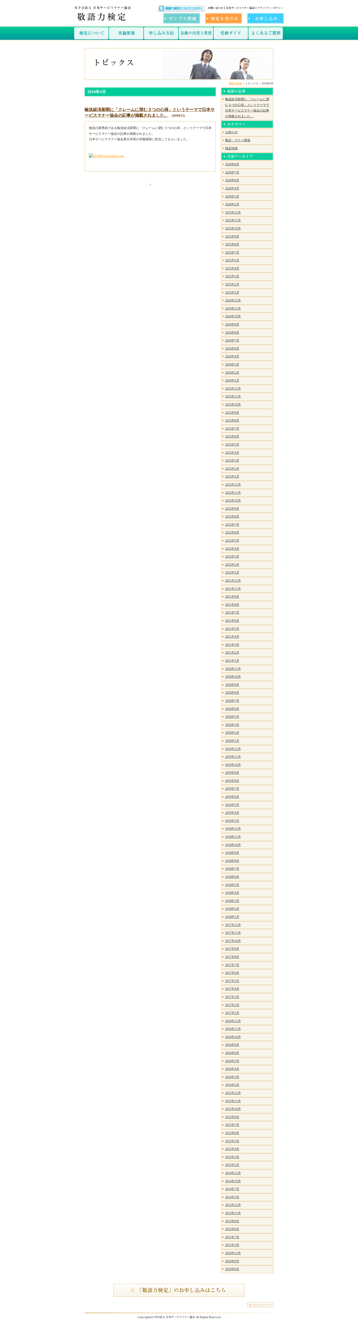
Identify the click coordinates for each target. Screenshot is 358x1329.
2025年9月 (232, 236)
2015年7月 (232, 1125)
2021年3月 (232, 645)
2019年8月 (232, 781)
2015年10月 (233, 1109)
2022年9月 (232, 509)
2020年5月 (232, 717)
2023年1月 (232, 476)
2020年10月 (233, 676)
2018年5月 (232, 885)
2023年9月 (232, 412)
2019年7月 (232, 788)
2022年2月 (232, 565)
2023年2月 (232, 468)
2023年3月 (232, 460)
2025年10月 (233, 228)
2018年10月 (233, 845)
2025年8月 (232, 244)
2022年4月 (232, 549)
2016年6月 (232, 1053)
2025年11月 (233, 220)
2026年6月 (232, 180)
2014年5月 (232, 1197)
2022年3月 (232, 556)
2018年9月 (232, 853)
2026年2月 (232, 204)
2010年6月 (232, 1269)
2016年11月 (233, 1029)
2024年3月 (232, 364)
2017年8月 (232, 957)
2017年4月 (232, 989)
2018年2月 (232, 909)
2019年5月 (232, 805)
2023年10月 (233, 404)
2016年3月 (232, 1077)
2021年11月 (233, 589)
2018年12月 (233, 829)
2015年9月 (232, 1117)
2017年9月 (232, 949)
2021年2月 (232, 652)
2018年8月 (232, 861)
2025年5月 (232, 260)
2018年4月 (232, 893)
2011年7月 (232, 1237)
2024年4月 (232, 356)
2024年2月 (232, 372)
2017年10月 (233, 941)
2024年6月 (232, 348)
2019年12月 (233, 749)
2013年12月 (233, 1205)
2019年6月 (232, 797)
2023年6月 (232, 436)
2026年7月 (232, 172)
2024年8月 (232, 332)
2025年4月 (232, 268)
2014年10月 (233, 1181)
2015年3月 (232, 1157)
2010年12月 (233, 1253)
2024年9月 (232, 324)
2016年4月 (232, 1069)
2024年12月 (233, 300)
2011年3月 (232, 1245)
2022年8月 (232, 516)
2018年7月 (232, 869)
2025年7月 (232, 252)
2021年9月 (232, 596)
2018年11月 (233, 837)
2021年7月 (232, 612)
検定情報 (231, 148)
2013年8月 (232, 1221)
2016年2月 (232, 1085)
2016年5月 (232, 1061)
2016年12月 (233, 1021)
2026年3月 (232, 196)
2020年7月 (232, 701)
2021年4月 (232, 636)
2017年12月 (233, 925)
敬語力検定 (235, 83)
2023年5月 (232, 444)
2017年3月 (232, 997)
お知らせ (231, 132)
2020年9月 (232, 685)
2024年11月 (233, 308)
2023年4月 (232, 453)
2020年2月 (232, 732)
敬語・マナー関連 (237, 140)
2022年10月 (233, 500)
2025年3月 (232, 276)
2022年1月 (232, 572)
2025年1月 (232, 292)
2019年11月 (233, 757)
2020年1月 (232, 741)
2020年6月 (232, 709)
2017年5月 (232, 981)
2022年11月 (233, 493)
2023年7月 (232, 428)
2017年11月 (233, 933)
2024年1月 (232, 380)
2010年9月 (232, 1261)
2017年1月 (232, 1013)
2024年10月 (233, 316)
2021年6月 (232, 621)
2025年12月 (233, 212)
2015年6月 (232, 1133)
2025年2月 (232, 284)
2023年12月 (233, 388)
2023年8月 (232, 420)
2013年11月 (233, 1213)
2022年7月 (232, 524)
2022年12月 (233, 484)
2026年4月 (232, 188)
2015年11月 (233, 1101)
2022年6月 (232, 532)
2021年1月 (232, 661)
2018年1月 (232, 917)
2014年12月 (233, 1173)
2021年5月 (232, 629)
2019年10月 (233, 765)
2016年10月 (233, 1037)
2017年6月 (232, 973)
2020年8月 (232, 692)
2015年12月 (233, 1093)
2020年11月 (233, 669)
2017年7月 (232, 965)
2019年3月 (232, 821)
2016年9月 (232, 1045)
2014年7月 (232, 1189)
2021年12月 (233, 580)
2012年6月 (232, 1229)
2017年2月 (232, 1005)
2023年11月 (233, 396)
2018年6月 (232, 877)
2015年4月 (232, 1149)
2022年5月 (232, 540)
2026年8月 (232, 164)
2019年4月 (232, 813)
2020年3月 (232, 725)
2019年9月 (232, 773)
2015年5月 (232, 1141)
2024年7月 (232, 340)
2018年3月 (232, 901)
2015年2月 (232, 1165)
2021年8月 (232, 605)
